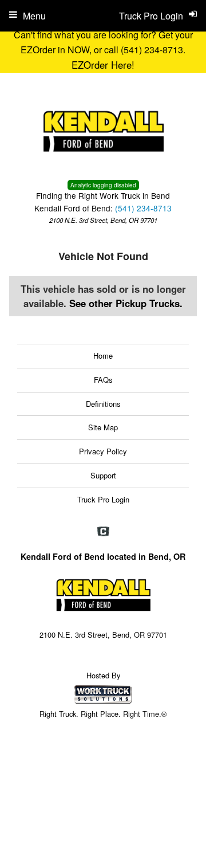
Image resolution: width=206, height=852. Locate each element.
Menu (34, 15)
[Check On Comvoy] (103, 531)
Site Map (103, 427)
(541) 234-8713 (143, 208)
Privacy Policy (103, 451)
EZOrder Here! (103, 65)
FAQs (103, 379)
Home (103, 355)
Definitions (103, 403)
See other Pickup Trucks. (126, 303)
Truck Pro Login (103, 499)
